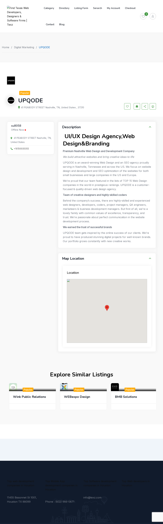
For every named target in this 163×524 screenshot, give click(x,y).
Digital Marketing (24, 47)
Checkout (130, 8)
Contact (50, 24)
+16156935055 (21, 148)
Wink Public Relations (27, 397)
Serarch (97, 8)
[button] (107, 308)
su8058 (16, 126)
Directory (64, 8)
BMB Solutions (124, 397)
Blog (61, 24)
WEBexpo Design (75, 397)
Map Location (73, 258)
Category (49, 8)
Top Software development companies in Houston (99, 483)
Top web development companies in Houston (20, 483)
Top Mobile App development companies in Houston (61, 485)
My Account (113, 8)
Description (71, 127)
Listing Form (81, 8)
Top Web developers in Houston (136, 483)
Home (5, 47)
